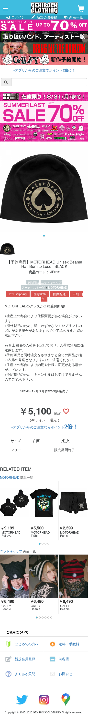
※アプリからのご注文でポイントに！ (44, 70)
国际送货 (39, 294)
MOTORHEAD (57, 287)
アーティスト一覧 (34, 287)
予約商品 (33, 282)
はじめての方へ (27, 643)
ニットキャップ (51, 282)
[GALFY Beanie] (14, 576)
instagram (44, 699)
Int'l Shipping (18, 294)
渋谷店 (64, 658)
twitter (22, 699)
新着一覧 (75, 17)
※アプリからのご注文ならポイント (44, 427)
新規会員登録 (46, 17)
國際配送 (59, 294)
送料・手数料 (69, 643)
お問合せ (65, 673)
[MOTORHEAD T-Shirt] (43, 502)
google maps (66, 699)
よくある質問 (25, 673)
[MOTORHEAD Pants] (73, 502)
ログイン (17, 17)
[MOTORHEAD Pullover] (14, 502)
